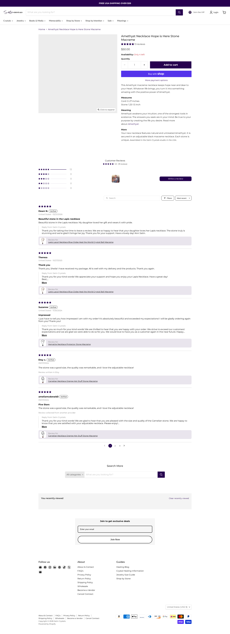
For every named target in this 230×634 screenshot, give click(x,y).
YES (133, 317)
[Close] (148, 302)
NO (133, 327)
